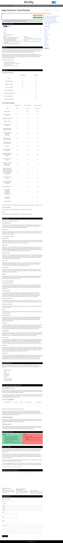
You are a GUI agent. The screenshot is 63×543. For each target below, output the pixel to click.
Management (46, 38)
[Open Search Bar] (48, 6)
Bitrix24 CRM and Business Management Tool (21, 489)
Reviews (39, 5)
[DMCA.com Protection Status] (46, 48)
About (44, 5)
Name (3, 512)
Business (16, 5)
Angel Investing (46, 29)
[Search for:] (52, 10)
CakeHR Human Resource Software (7, 489)
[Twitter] (55, 2)
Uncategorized (46, 45)
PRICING (6, 21)
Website (3, 520)
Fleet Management (47, 34)
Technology (27, 5)
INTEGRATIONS (15, 21)
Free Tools (46, 37)
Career (34, 5)
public (45, 41)
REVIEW (25, 21)
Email (3, 516)
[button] (37, 15)
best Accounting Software (14, 466)
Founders (45, 36)
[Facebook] (53, 2)
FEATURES (10, 21)
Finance (22, 5)
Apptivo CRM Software (34, 490)
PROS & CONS (21, 21)
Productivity (46, 40)
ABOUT (3, 21)
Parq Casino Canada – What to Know (50, 18)
